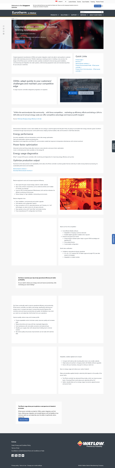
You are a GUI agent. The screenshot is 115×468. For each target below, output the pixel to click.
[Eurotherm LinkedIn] (3, 31)
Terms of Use (15, 448)
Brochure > (78, 61)
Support (74, 15)
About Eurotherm (96, 15)
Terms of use (23, 465)
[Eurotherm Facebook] (3, 26)
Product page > (80, 59)
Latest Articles (72, 1)
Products (54, 15)
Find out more (20, 42)
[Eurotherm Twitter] (3, 28)
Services (83, 15)
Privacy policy (15, 465)
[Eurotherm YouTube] (3, 34)
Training (93, 1)
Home (13, 18)
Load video (73, 93)
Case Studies (85, 1)
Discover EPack (24, 419)
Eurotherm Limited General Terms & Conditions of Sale (28, 451)
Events (79, 1)
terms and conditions (83, 88)
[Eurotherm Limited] (24, 14)
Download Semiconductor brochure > (23, 170)
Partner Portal (99, 1)
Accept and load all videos (86, 93)
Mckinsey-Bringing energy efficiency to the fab (29, 119)
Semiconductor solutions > (83, 63)
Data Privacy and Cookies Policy (21, 445)
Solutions (64, 15)
